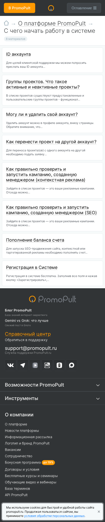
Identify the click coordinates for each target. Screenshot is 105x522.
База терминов (17, 488)
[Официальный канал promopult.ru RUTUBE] (47, 365)
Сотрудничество (18, 456)
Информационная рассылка (28, 437)
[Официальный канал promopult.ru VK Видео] (35, 365)
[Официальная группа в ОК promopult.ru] (59, 365)
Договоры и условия (22, 469)
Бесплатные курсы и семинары (31, 476)
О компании (19, 415)
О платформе (16, 424)
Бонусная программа (23, 462)
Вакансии (13, 449)
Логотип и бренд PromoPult (27, 443)
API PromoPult (16, 495)
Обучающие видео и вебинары (30, 482)
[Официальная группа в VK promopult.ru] (10, 365)
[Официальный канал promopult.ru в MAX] (71, 365)
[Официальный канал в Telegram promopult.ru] (22, 365)
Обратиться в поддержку (26, 340)
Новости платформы (22, 430)
